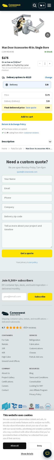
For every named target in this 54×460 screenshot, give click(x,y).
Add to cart (27, 116)
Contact (5, 390)
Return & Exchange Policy (14, 124)
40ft (3, 352)
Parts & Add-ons (36, 356)
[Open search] (34, 5)
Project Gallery (8, 377)
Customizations (36, 348)
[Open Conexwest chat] (47, 453)
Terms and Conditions (38, 377)
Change (48, 77)
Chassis (32, 352)
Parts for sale (16, 148)
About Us (6, 373)
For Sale (5, 340)
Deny (39, 445)
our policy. (33, 262)
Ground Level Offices (11, 361)
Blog (31, 373)
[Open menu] (49, 5)
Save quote (31, 107)
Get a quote (27, 253)
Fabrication (34, 344)
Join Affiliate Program (38, 390)
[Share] (47, 35)
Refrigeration (34, 340)
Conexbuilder (35, 381)
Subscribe (40, 296)
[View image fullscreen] (27, 25)
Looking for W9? (36, 385)
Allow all (15, 445)
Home (4, 148)
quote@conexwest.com (27, 171)
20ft (3, 348)
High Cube (6, 356)
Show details (27, 453)
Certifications (7, 381)
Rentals (5, 344)
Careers (5, 385)
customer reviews (31, 132)
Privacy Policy (35, 394)
